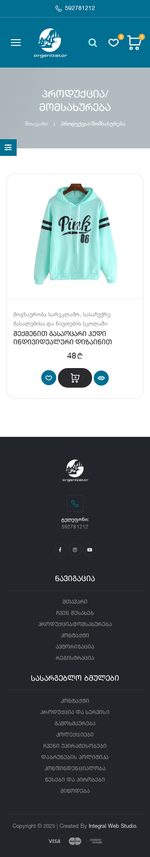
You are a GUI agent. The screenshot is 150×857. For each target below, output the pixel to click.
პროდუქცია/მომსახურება (75, 624)
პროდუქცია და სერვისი (74, 712)
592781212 (80, 8)
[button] (92, 42)
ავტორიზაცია (75, 647)
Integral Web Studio (112, 825)
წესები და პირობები (75, 780)
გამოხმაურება (75, 724)
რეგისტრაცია (75, 658)
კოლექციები (75, 735)
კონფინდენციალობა (75, 769)
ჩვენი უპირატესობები (75, 746)
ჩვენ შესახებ (75, 613)
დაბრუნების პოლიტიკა (74, 757)
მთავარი (36, 123)
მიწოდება (75, 791)
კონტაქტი (75, 636)
